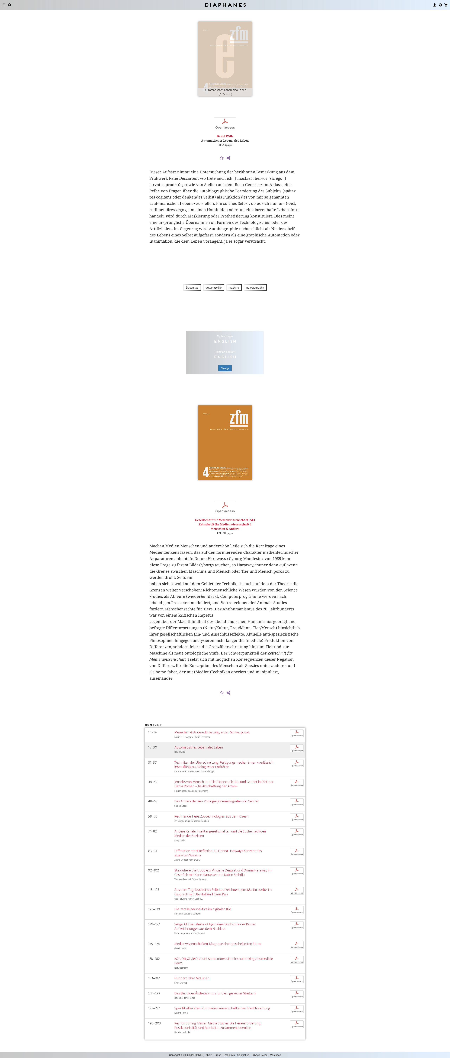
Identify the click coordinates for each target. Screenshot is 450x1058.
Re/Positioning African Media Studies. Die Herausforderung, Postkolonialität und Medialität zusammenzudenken (217, 1025)
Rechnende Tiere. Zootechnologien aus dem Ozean (211, 816)
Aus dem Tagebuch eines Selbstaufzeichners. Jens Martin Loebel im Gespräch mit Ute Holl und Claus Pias (223, 892)
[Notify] (222, 158)
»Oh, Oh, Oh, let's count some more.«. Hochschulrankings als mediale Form (223, 961)
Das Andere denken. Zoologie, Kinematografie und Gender (216, 801)
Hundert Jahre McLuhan (191, 978)
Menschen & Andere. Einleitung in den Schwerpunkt (212, 732)
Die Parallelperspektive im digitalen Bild (202, 909)
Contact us (243, 1055)
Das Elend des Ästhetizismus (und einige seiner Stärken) (215, 993)
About (209, 1055)
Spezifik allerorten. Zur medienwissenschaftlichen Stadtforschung (222, 1008)
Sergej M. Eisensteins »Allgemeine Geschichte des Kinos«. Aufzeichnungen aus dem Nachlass (215, 926)
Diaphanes (225, 5)
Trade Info (229, 1055)
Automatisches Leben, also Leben (198, 747)
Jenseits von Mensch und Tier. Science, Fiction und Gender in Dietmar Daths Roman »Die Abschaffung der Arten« (224, 784)
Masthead (275, 1055)
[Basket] (446, 5)
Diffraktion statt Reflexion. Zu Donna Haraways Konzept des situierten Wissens (218, 853)
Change (225, 368)
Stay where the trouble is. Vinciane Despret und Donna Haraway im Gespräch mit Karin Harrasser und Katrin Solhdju (223, 872)
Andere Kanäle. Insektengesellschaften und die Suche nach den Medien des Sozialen (220, 833)
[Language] (440, 5)
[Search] (9, 5)
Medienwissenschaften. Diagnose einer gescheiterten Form (217, 944)
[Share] (228, 158)
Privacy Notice (260, 1055)
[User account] (434, 5)
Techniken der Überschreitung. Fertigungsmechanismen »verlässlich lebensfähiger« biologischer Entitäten (223, 764)
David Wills (225, 136)
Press (218, 1055)
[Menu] (4, 5)
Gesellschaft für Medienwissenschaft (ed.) (225, 520)
